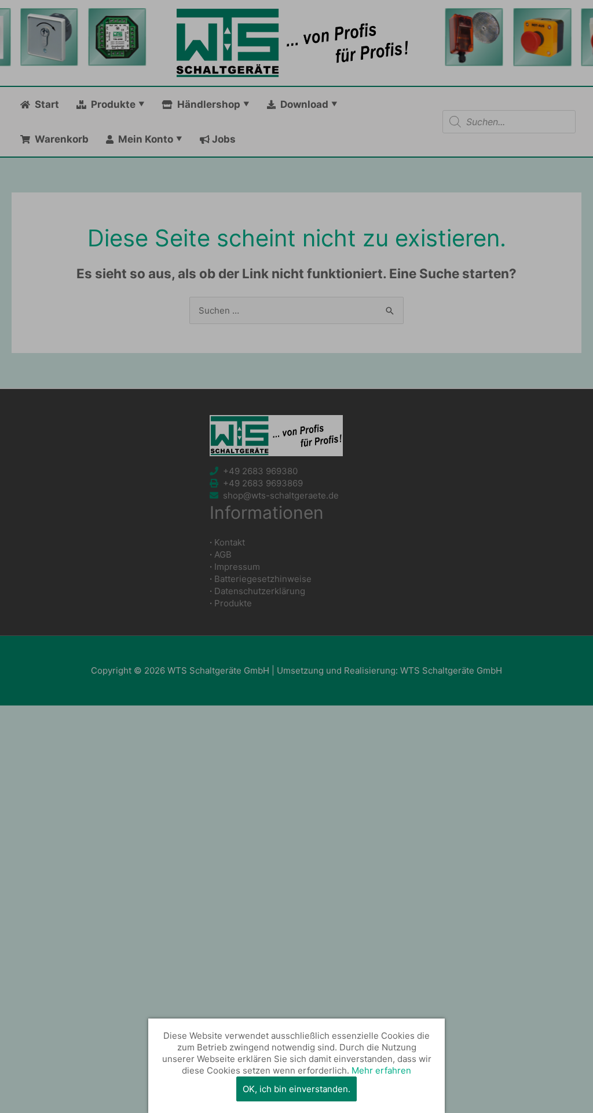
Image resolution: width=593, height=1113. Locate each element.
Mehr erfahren (381, 1070)
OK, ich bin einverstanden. (296, 1088)
